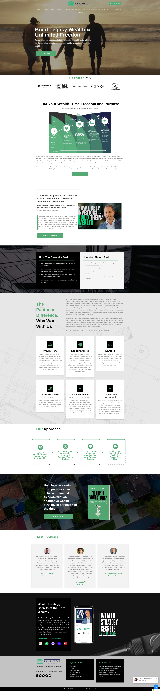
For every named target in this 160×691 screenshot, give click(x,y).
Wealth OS (66, 9)
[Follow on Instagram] (40, 675)
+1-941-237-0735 (109, 670)
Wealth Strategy (49, 9)
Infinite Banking (76, 9)
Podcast (118, 9)
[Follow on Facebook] (37, 675)
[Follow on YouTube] (50, 675)
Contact (80, 12)
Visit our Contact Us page (106, 672)
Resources (109, 9)
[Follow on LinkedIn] (46, 675)
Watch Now (56, 638)
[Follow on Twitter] (43, 675)
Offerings (59, 9)
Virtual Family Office (98, 9)
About (39, 9)
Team (72, 668)
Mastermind (86, 9)
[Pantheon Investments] (79, 4)
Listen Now (42, 638)
